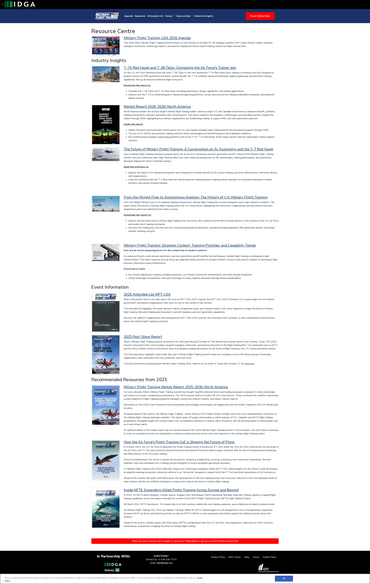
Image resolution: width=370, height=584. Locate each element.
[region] (185, 579)
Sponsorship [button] (183, 16)
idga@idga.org (164, 562)
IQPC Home (235, 557)
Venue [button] (169, 16)
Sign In (363, 4)
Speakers (140, 16)
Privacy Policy (218, 557)
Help (246, 557)
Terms (256, 557)
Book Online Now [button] (260, 16)
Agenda (128, 16)
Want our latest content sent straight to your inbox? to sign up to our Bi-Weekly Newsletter (185, 541)
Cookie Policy (269, 557)
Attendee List (155, 16)
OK (284, 578)
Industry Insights (204, 16)
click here (249, 363)
